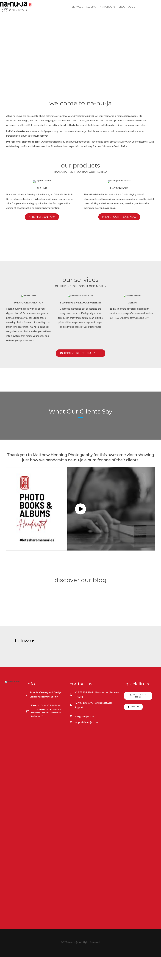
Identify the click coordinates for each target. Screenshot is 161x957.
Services (77, 6)
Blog (122, 6)
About (132, 6)
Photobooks (107, 6)
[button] (61, 68)
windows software (127, 317)
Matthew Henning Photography (63, 454)
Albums (91, 6)
